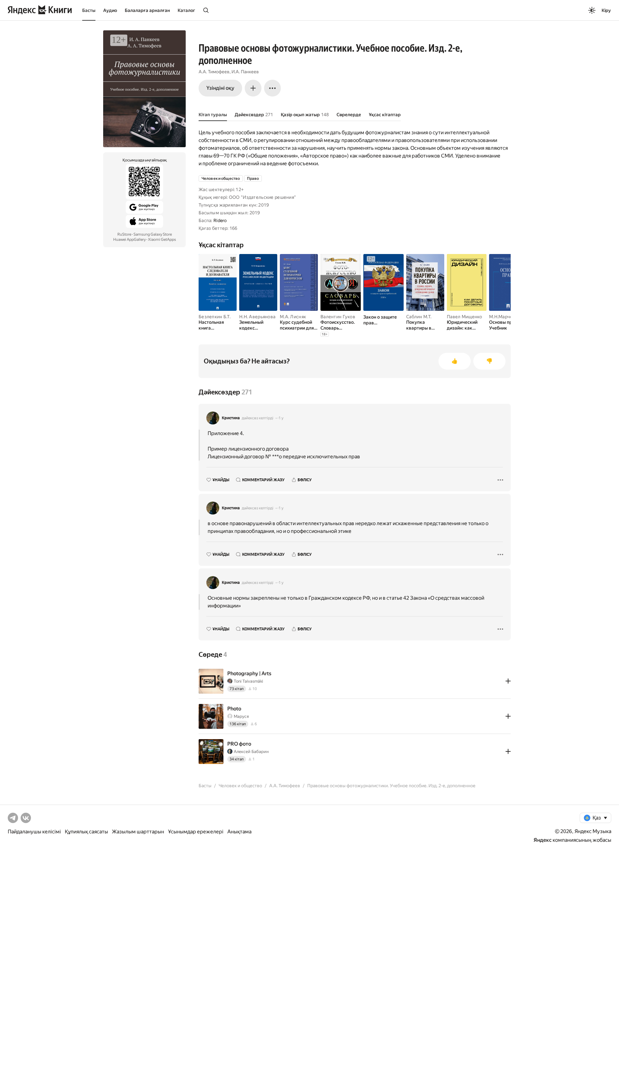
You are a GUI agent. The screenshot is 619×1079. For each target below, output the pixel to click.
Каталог (186, 10)
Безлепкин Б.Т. (215, 316)
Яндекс (543, 840)
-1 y (280, 418)
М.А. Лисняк (293, 316)
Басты (88, 10)
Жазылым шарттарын (138, 832)
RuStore (124, 234)
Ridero (220, 220)
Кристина (231, 418)
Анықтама (239, 832)
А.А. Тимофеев (214, 71)
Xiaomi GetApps (162, 239)
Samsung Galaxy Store (152, 234)
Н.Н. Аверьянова (257, 316)
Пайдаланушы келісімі (34, 832)
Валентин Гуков (337, 316)
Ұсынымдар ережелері (195, 832)
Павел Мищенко (464, 316)
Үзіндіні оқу (220, 88)
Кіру (606, 10)
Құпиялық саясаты (86, 832)
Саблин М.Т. (418, 316)
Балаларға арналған (147, 10)
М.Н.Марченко (504, 316)
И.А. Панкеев (245, 71)
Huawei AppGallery (129, 239)
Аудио (110, 10)
